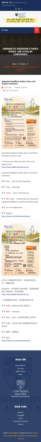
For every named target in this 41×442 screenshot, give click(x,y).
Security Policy (31, 436)
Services (20, 424)
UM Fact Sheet (20, 371)
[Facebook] (16, 9)
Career (20, 374)
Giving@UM (20, 415)
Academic (20, 412)
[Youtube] (19, 9)
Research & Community (20, 421)
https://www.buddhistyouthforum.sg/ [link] (15, 167)
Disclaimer (22, 436)
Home (14, 64)
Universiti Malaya (13, 433)
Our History (20, 368)
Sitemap (21, 439)
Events (22, 64)
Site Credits (13, 436)
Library (20, 418)
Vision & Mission (20, 365)
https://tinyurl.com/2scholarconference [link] (16, 216)
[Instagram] (22, 9)
